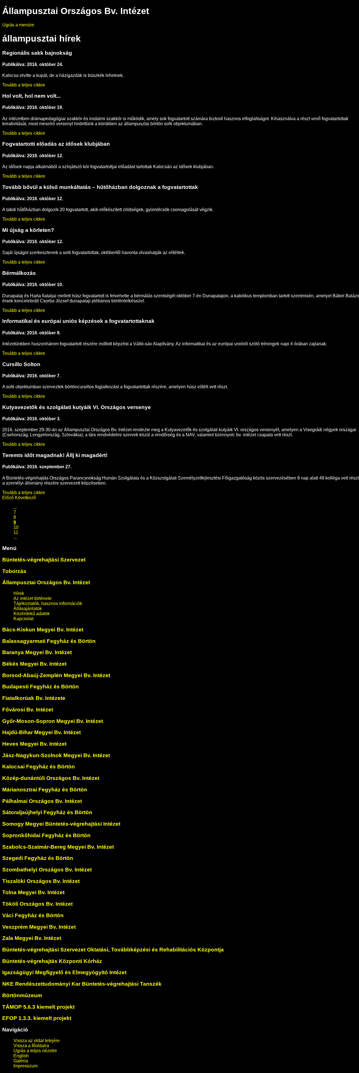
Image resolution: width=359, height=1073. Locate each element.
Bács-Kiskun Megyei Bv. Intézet (42, 630)
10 (16, 527)
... (15, 507)
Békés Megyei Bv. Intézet (34, 664)
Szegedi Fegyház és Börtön (37, 858)
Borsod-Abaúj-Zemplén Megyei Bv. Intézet (56, 675)
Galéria (20, 1060)
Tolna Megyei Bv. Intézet (33, 892)
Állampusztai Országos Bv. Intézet (46, 582)
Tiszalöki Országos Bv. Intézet (41, 881)
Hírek (18, 593)
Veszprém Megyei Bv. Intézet (39, 927)
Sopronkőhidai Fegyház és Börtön (46, 835)
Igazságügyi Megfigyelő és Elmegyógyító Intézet (64, 972)
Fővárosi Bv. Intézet (27, 710)
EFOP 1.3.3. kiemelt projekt (36, 1018)
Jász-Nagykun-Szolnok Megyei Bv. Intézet (56, 755)
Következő (25, 497)
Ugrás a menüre (18, 24)
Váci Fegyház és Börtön (33, 915)
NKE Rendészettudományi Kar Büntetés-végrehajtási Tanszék (82, 984)
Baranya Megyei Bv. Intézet (37, 652)
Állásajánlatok (27, 608)
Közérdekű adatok (31, 613)
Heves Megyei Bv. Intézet (34, 744)
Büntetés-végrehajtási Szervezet (44, 560)
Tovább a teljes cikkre (23, 85)
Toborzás (14, 571)
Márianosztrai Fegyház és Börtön (44, 790)
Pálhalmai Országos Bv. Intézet (42, 801)
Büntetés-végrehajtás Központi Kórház (52, 961)
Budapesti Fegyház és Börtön (40, 687)
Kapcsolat (23, 618)
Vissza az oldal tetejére (36, 1040)
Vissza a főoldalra (31, 1045)
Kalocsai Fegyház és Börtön (38, 767)
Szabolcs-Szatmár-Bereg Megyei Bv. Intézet (58, 847)
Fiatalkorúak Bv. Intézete (33, 698)
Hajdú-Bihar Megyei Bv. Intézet (41, 732)
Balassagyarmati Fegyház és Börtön (49, 641)
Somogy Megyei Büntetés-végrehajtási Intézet (61, 824)
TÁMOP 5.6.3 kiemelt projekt (38, 1007)
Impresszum (25, 1065)
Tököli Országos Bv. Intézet (37, 904)
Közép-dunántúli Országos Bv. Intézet (50, 778)
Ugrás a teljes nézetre (35, 1050)
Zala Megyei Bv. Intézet (31, 938)
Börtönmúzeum (22, 995)
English (21, 1055)
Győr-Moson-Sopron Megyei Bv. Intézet (52, 721)
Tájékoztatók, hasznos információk (47, 603)
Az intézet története (32, 598)
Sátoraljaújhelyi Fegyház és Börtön (47, 812)
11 (15, 532)
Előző (8, 497)
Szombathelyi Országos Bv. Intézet (47, 870)
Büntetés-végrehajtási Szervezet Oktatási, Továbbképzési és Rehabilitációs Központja (113, 950)
